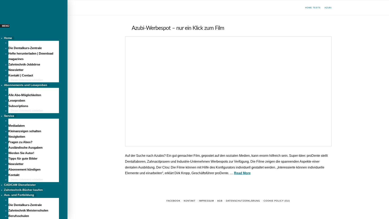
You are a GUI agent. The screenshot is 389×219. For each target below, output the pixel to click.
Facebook (173, 201)
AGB (219, 201)
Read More (242, 173)
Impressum (206, 201)
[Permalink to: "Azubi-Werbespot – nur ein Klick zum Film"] (228, 91)
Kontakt (190, 201)
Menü (5, 26)
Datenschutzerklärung (243, 201)
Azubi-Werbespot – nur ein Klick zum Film (178, 28)
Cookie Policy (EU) (277, 201)
